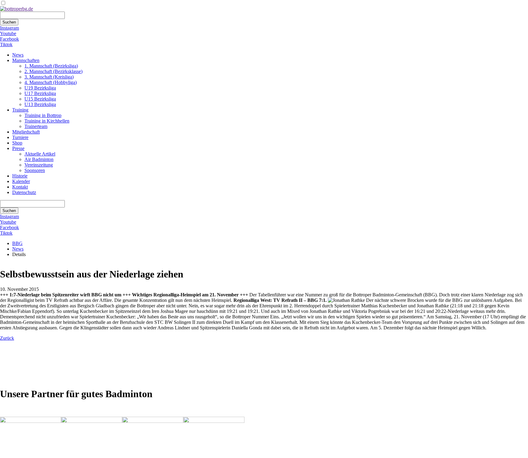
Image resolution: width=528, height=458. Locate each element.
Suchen (9, 22)
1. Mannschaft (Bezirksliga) (51, 65)
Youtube (8, 33)
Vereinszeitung (38, 164)
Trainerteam (35, 126)
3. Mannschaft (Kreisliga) (49, 76)
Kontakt (20, 186)
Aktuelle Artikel (39, 153)
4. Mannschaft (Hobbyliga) (50, 82)
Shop (17, 142)
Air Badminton (38, 159)
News (18, 54)
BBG (17, 243)
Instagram (9, 28)
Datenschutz (24, 192)
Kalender (21, 181)
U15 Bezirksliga (40, 98)
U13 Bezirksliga (40, 104)
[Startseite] (16, 8)
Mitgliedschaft (26, 131)
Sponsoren (34, 170)
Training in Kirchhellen (46, 120)
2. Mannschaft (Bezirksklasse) (53, 71)
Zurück (7, 338)
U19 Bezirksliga (40, 87)
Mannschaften (25, 60)
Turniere (20, 137)
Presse (18, 148)
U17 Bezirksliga (40, 93)
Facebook (9, 39)
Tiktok (6, 44)
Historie (20, 175)
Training (20, 109)
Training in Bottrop (42, 115)
